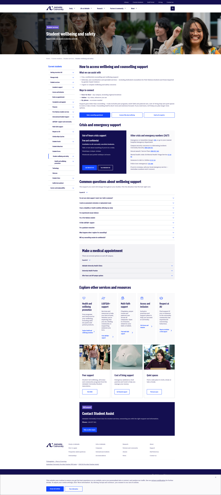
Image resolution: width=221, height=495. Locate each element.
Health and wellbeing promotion (60, 162)
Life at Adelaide (100, 444)
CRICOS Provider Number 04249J (88, 464)
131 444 (150, 163)
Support (152, 448)
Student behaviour (57, 146)
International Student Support (60, 117)
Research (125, 444)
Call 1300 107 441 (89, 168)
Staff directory (154, 452)
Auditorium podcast (58, 183)
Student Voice (56, 178)
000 (155, 140)
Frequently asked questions (77, 452)
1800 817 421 (155, 151)
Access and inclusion (58, 92)
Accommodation (101, 455)
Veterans (54, 173)
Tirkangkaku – (56, 461)
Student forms (56, 151)
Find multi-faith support (125, 333)
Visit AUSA (89, 392)
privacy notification (158, 480)
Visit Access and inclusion (144, 326)
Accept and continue (55, 489)
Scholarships (72, 455)
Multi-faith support (57, 127)
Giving (160, 2)
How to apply (73, 448)
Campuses (99, 448)
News (124, 455)
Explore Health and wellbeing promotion (87, 332)
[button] (215, 477)
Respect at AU (56, 131)
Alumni (125, 452)
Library (126, 2)
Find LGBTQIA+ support (105, 337)
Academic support (57, 87)
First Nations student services (60, 112)
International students (102, 452)
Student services (55, 82)
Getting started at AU (56, 72)
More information (73, 489)
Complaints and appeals (59, 102)
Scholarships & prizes (58, 136)
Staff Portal (150, 2)
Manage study (54, 77)
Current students (138, 2)
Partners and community (130, 448)
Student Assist (56, 141)
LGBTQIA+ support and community (62, 122)
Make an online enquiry (89, 430)
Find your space (154, 392)
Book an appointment (58, 97)
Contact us (170, 2)
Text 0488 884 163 (105, 168)
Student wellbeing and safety (61, 156)
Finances (54, 107)
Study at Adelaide (74, 444)
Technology (55, 168)
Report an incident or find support (164, 330)
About (151, 444)
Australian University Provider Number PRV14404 (61, 464)
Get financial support (122, 392)
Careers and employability (57, 188)
